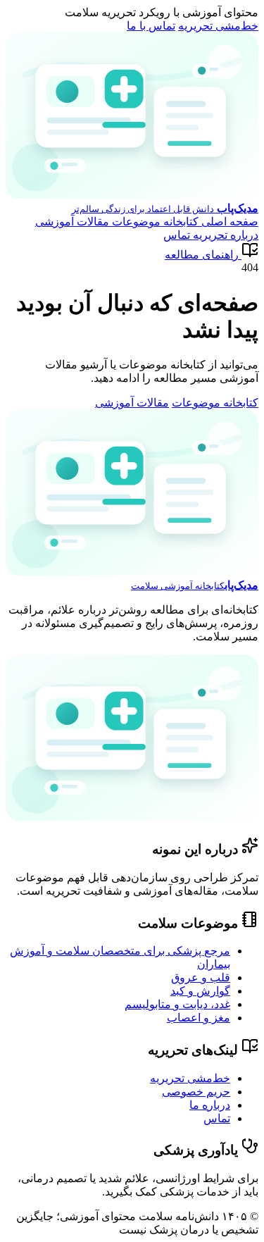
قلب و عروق (200, 977)
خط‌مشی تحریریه (218, 26)
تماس (176, 235)
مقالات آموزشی (72, 222)
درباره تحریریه (224, 235)
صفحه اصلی (228, 222)
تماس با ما (151, 26)
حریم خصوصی (196, 1092)
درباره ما (209, 1105)
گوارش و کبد (200, 991)
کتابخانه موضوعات (154, 222)
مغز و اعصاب (198, 1018)
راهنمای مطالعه (202, 255)
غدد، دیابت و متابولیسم (177, 1004)
